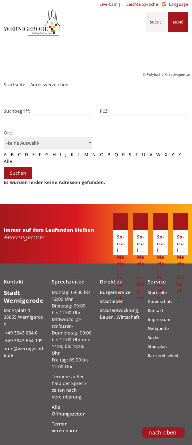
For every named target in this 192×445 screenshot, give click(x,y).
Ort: (8, 133)
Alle (8, 161)
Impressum (159, 319)
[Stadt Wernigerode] (24, 324)
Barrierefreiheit (163, 355)
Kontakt (156, 310)
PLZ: (104, 111)
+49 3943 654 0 (21, 333)
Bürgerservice (115, 292)
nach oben (162, 432)
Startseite (15, 85)
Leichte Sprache (142, 4)
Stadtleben (112, 301)
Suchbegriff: (17, 111)
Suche (154, 337)
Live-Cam (109, 4)
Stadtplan (157, 346)
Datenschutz (160, 301)
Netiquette (158, 328)
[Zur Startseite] (32, 22)
